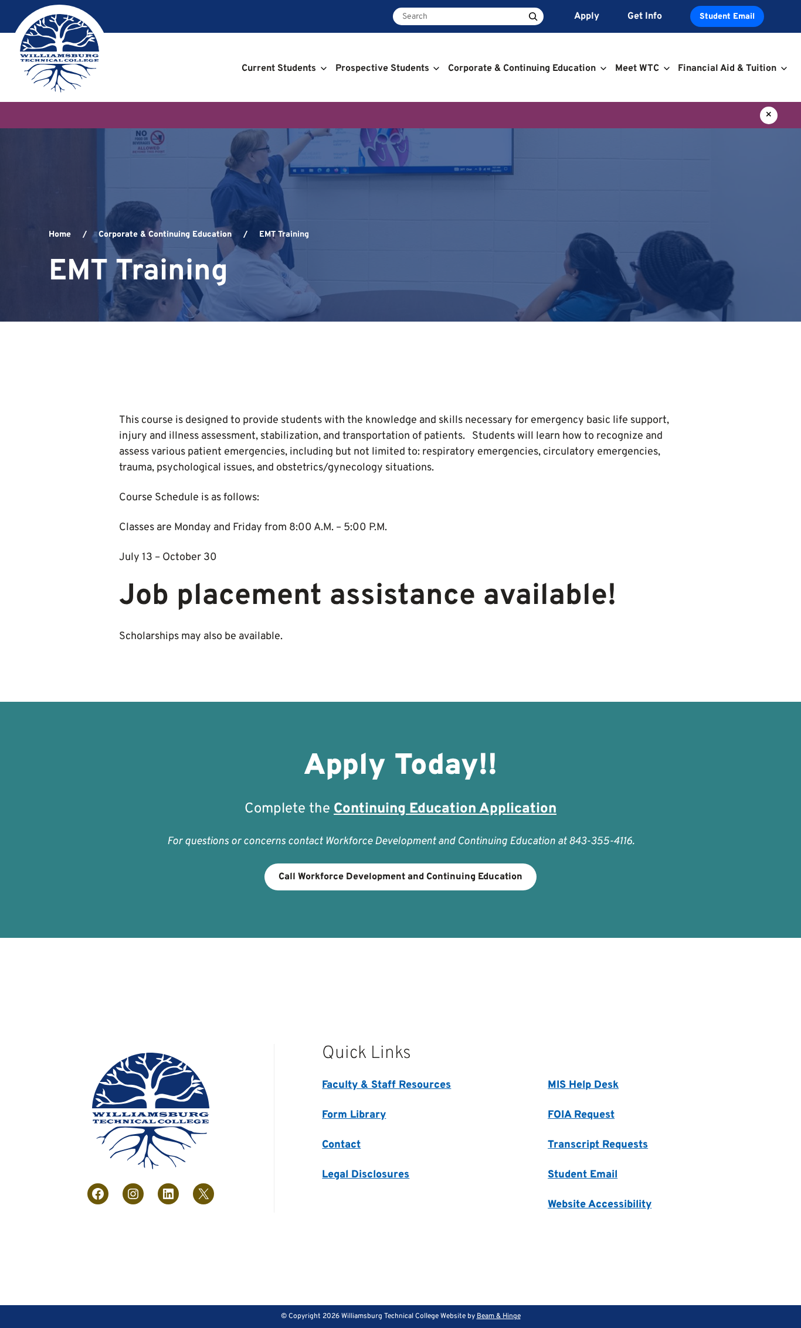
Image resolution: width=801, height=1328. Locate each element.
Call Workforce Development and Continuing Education (400, 877)
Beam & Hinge (499, 1316)
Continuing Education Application (445, 809)
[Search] (533, 16)
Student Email (727, 17)
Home (60, 235)
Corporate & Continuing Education (165, 235)
